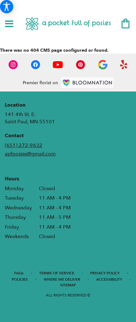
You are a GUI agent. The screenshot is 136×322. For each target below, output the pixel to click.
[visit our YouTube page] (57, 64)
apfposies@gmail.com (30, 153)
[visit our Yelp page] (124, 64)
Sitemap (68, 285)
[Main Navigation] (9, 24)
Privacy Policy (105, 273)
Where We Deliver (62, 279)
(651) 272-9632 (23, 145)
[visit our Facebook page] (35, 64)
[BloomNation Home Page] (87, 82)
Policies (20, 279)
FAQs (18, 273)
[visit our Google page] (103, 64)
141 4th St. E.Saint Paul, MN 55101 (30, 118)
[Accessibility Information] (6, 6)
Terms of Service (56, 273)
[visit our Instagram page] (13, 64)
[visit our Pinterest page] (80, 64)
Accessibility (109, 279)
